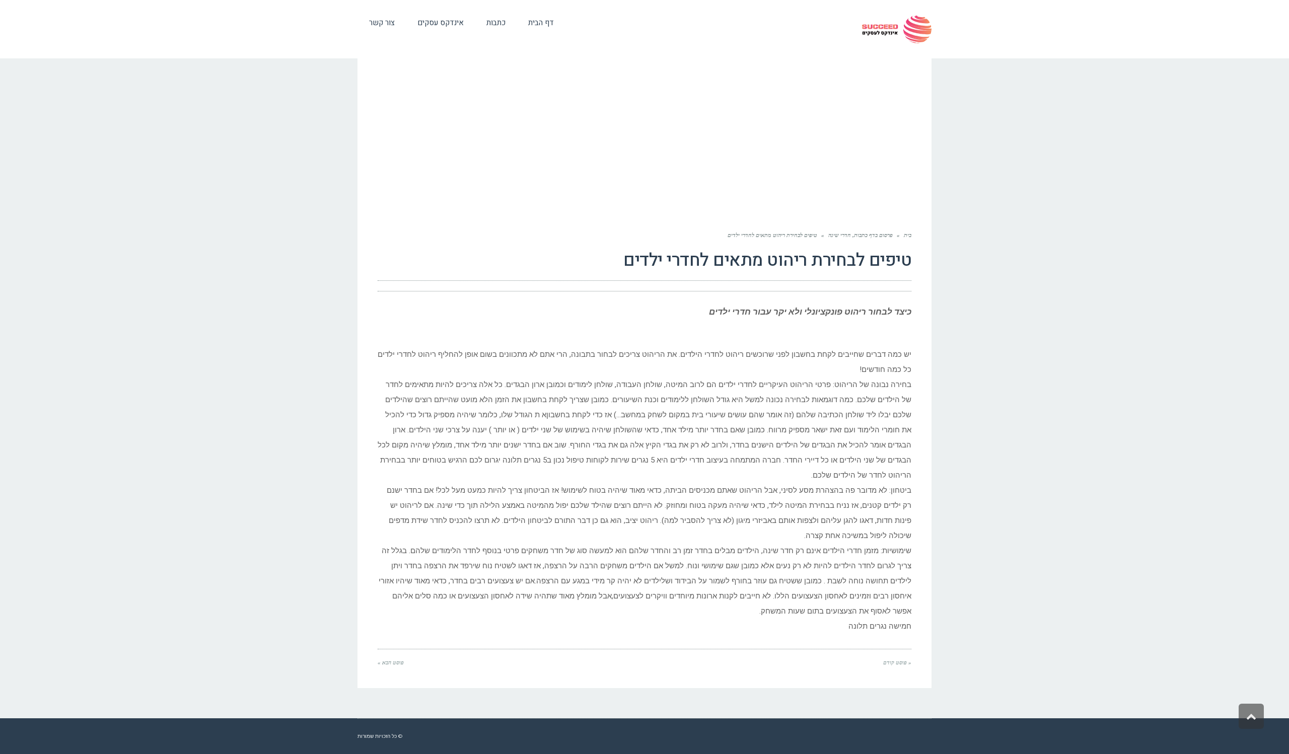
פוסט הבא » (391, 662)
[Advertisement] (644, 146)
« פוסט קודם (897, 662)
